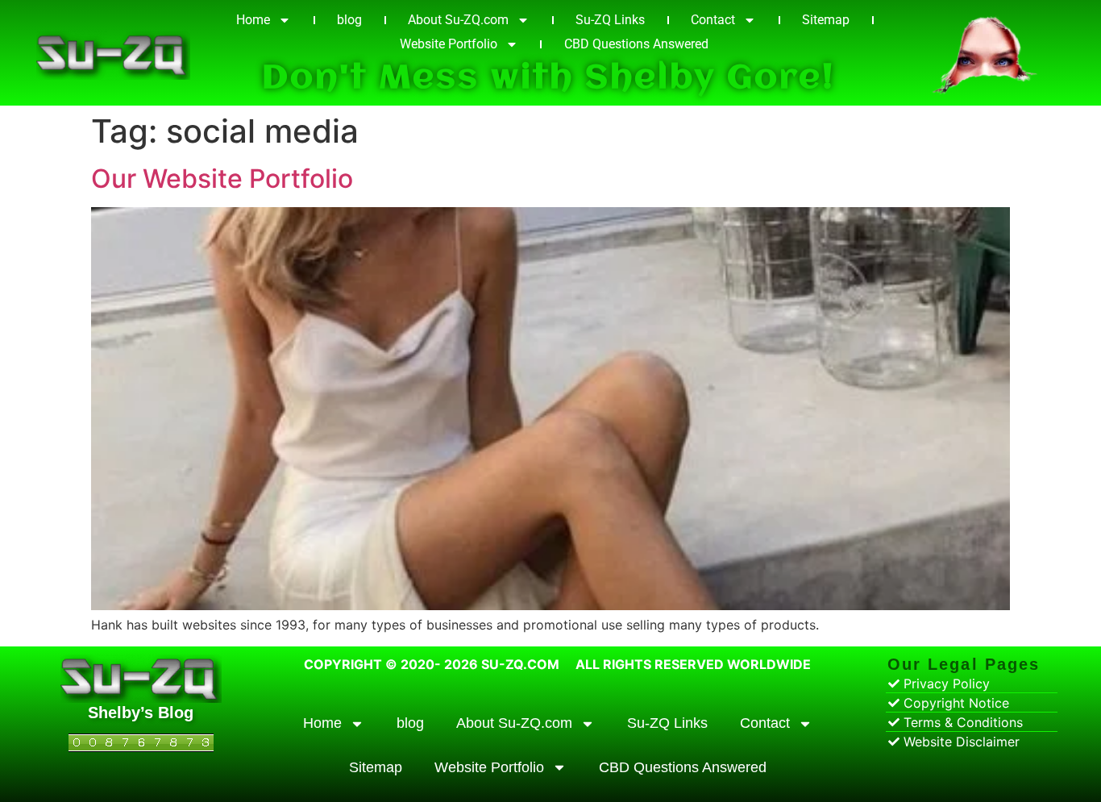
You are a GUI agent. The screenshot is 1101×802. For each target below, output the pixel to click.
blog (349, 19)
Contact (713, 19)
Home (253, 19)
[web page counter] (141, 747)
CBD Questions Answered (636, 44)
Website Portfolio (448, 44)
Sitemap (826, 19)
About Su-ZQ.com (458, 19)
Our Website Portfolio (222, 178)
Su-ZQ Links (610, 19)
